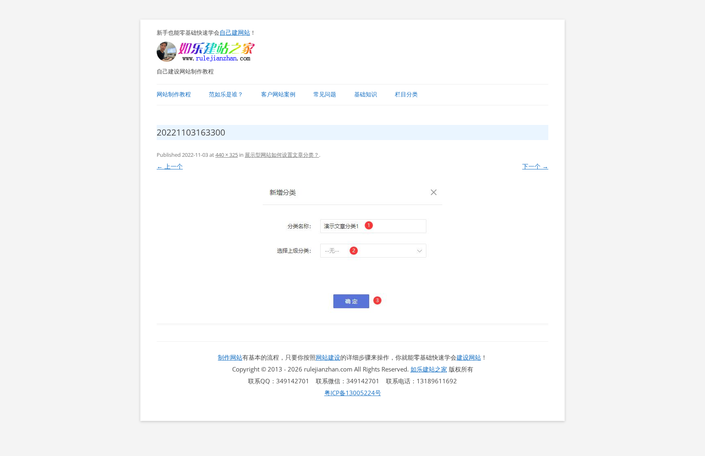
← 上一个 (170, 166)
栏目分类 (406, 94)
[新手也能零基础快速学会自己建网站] (216, 59)
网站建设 (328, 357)
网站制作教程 (174, 94)
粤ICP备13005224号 (352, 393)
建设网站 (469, 357)
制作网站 (230, 357)
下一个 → (535, 166)
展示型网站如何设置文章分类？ (282, 154)
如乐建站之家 (428, 369)
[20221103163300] (352, 248)
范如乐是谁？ (226, 94)
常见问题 (324, 94)
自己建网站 (234, 32)
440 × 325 (226, 154)
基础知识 (365, 94)
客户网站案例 (278, 94)
